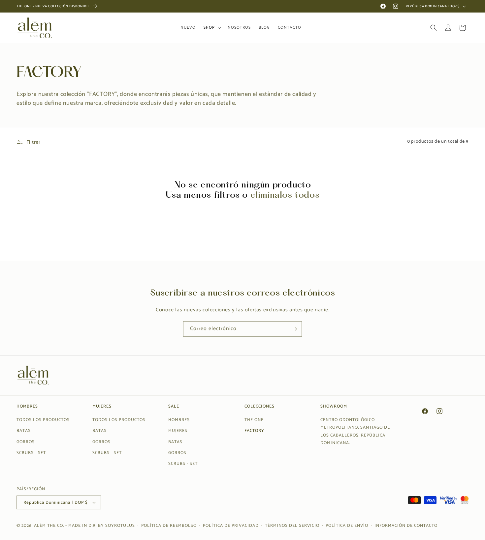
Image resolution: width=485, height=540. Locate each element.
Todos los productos (43, 419)
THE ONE (254, 419)
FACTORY (254, 430)
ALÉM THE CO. (49, 525)
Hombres (179, 419)
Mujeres (177, 430)
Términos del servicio (292, 525)
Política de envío (347, 525)
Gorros (25, 442)
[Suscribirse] (294, 329)
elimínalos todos (285, 195)
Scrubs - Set (31, 452)
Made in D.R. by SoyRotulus (101, 525)
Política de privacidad (231, 525)
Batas (23, 430)
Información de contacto (405, 525)
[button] (212, 27)
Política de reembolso (169, 525)
